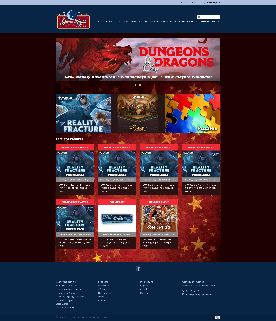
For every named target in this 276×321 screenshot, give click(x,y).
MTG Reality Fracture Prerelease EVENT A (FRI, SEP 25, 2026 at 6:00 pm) (74, 186)
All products (103, 285)
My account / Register (211, 2)
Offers (101, 296)
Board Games (113, 21)
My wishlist (145, 293)
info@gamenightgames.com (199, 294)
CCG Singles (202, 21)
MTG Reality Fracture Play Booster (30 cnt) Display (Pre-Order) (115, 241)
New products (104, 293)
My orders (145, 289)
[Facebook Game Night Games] (138, 268)
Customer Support (64, 300)
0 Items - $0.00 (190, 2)
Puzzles (142, 21)
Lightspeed (102, 317)
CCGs (125, 21)
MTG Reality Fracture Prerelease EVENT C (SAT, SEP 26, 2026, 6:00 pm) (158, 186)
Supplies (154, 21)
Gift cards (188, 21)
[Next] (214, 60)
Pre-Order (167, 21)
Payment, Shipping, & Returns (70, 296)
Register (144, 285)
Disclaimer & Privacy (65, 293)
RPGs (133, 21)
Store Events (62, 303)
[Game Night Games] (73, 19)
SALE (177, 21)
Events (215, 21)
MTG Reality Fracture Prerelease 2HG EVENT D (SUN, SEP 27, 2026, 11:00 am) (201, 186)
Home (101, 21)
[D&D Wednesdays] (138, 59)
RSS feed (102, 300)
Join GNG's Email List (65, 307)
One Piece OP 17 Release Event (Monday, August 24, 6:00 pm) (157, 241)
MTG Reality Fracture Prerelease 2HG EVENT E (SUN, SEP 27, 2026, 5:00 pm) (74, 241)
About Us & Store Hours (67, 285)
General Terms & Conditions (69, 289)
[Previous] (62, 60)
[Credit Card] (217, 317)
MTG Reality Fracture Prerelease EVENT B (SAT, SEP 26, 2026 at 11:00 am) (116, 186)
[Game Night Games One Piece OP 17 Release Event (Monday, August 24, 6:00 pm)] (159, 218)
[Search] (199, 17)
